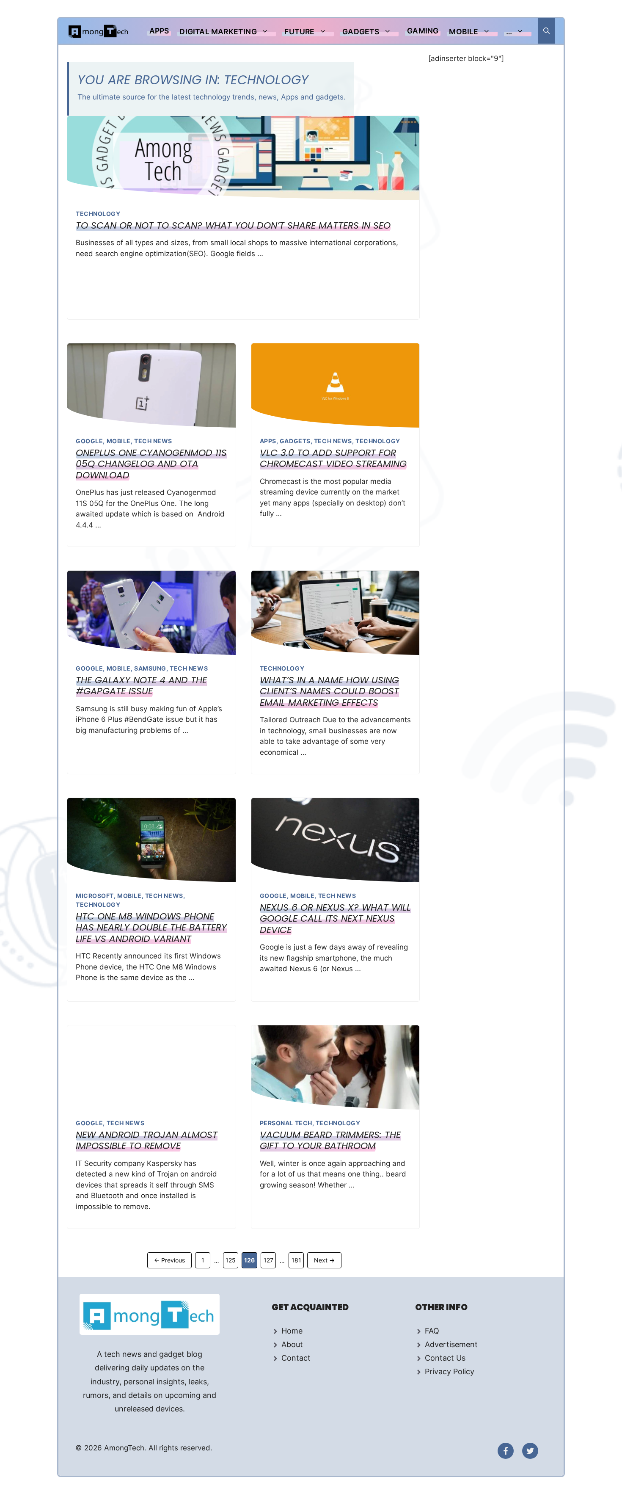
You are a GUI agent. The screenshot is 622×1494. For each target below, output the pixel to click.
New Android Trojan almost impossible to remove (146, 1140)
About (292, 1344)
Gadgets (360, 31)
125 (231, 1260)
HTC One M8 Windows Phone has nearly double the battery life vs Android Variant (151, 927)
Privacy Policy (449, 1371)
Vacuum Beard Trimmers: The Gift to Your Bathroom (330, 1140)
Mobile (463, 31)
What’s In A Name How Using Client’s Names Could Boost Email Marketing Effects (329, 691)
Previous (169, 1260)
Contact (296, 1357)
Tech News (153, 441)
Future (299, 31)
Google (89, 441)
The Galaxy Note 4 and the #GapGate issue (141, 686)
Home (292, 1330)
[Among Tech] (99, 31)
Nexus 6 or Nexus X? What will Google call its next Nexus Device (335, 918)
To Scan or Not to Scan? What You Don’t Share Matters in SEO (233, 225)
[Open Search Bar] (546, 31)
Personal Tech (286, 1123)
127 (269, 1260)
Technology (98, 213)
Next (324, 1260)
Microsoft (95, 895)
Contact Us (445, 1357)
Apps (159, 30)
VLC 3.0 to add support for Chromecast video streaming (333, 458)
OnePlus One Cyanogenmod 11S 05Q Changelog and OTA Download (151, 464)
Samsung (150, 668)
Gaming (422, 30)
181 (297, 1260)
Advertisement (451, 1344)
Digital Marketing (217, 31)
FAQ (432, 1330)
